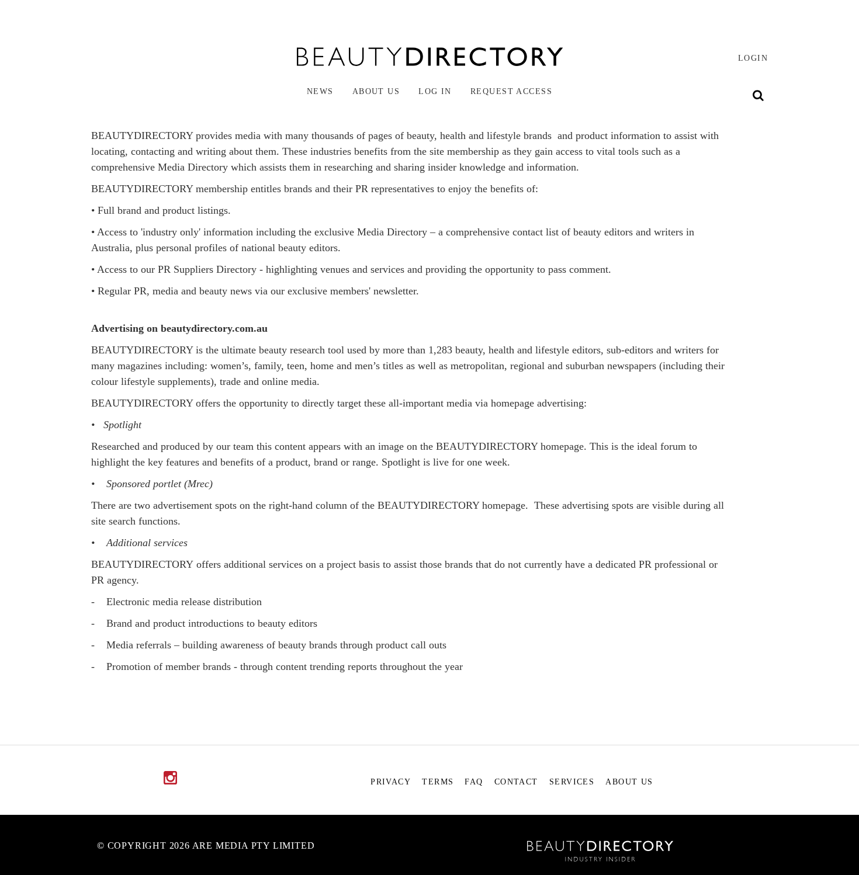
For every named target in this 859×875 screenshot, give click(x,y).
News (320, 91)
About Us (376, 91)
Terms (437, 781)
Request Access (511, 91)
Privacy (390, 781)
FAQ (474, 781)
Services (572, 781)
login (753, 57)
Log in (435, 91)
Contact (516, 781)
